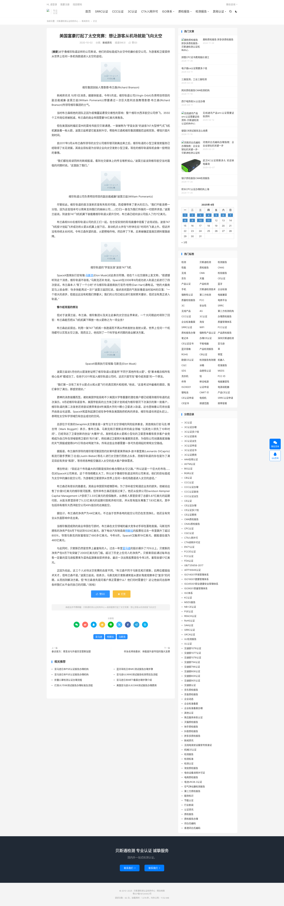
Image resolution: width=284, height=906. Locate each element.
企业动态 (188, 699)
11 (208, 220)
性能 (183, 267)
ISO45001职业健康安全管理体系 (201, 583)
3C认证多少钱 (191, 431)
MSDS (221, 370)
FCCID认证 (190, 551)
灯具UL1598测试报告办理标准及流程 (73, 685)
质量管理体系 (225, 321)
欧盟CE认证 (187, 359)
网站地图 (161, 891)
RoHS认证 (189, 620)
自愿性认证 (205, 370)
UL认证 (188, 643)
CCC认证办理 (191, 487)
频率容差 (222, 403)
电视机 (203, 397)
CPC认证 (189, 528)
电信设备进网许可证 (194, 772)
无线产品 (186, 311)
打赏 (122, 594)
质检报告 (183, 11)
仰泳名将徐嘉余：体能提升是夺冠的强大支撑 (147, 651)
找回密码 (77, 4)
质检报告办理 (188, 332)
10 (200, 220)
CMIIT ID (204, 392)
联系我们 (129, 868)
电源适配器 (223, 387)
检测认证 (188, 763)
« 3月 (184, 242)
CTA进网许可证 (192, 542)
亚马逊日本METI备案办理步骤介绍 (134, 679)
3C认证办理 (190, 427)
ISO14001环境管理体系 (196, 574)
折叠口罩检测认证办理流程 (68, 679)
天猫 (202, 278)
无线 (183, 273)
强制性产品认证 (208, 332)
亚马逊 (126, 548)
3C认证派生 (190, 441)
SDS (183, 370)
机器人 (221, 359)
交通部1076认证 (192, 648)
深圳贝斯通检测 (226, 338)
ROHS (184, 354)
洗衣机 (184, 376)
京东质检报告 (191, 689)
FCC (202, 300)
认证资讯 (188, 809)
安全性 (203, 305)
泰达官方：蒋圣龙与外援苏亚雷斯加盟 (71, 651)
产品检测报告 (206, 349)
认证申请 (204, 387)
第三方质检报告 (192, 791)
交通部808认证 (192, 671)
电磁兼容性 (223, 381)
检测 (183, 262)
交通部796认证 (192, 666)
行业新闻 (188, 804)
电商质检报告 (191, 777)
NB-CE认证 (190, 606)
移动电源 (204, 381)
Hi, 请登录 (52, 4)
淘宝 (202, 321)
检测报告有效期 (208, 359)
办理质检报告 (225, 316)
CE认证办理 (190, 505)
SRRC (221, 305)
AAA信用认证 (191, 459)
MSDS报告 (189, 602)
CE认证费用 (190, 514)
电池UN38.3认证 (193, 781)
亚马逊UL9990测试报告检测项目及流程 (137, 674)
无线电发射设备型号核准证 (198, 745)
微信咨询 (230, 4)
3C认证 (132, 11)
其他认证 (218, 11)
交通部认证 (190, 685)
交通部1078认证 (192, 657)
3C (183, 305)
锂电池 (184, 392)
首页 (88, 11)
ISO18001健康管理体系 (196, 579)
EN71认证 (189, 546)
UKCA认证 (189, 634)
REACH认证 (190, 616)
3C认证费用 (190, 454)
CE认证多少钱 (191, 510)
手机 (183, 289)
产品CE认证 (224, 392)
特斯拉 (129, 530)
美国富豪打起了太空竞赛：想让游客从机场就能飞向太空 (110, 35)
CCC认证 (118, 11)
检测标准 (188, 758)
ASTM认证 (189, 464)
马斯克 (89, 275)
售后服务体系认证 (193, 717)
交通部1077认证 (192, 652)
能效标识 (188, 795)
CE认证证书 (187, 343)
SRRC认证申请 (225, 397)
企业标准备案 (188, 321)
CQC (184, 365)
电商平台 (222, 300)
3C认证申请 (190, 445)
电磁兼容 (222, 294)
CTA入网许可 (149, 11)
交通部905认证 (192, 680)
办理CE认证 (206, 338)
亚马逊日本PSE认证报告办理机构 (71, 669)
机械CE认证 (190, 749)
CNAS (221, 267)
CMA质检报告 (191, 519)
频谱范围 (204, 403)
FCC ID (221, 376)
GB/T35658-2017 (193, 565)
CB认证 (203, 354)
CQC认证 (189, 533)
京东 (183, 278)
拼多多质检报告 (192, 735)
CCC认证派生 (191, 496)
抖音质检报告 (191, 731)
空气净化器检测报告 (194, 786)
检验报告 (222, 273)
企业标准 (222, 289)
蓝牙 (220, 283)
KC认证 (188, 597)
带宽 (220, 354)
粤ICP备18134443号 (142, 894)
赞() (133, 42)
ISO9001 (186, 387)
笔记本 (184, 338)
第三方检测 (205, 294)
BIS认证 (188, 468)
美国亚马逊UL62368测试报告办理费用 (137, 685)
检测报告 (201, 11)
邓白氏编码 (190, 823)
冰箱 (202, 365)
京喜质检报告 (191, 694)
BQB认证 (189, 473)
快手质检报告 (191, 726)
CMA (202, 273)
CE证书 (185, 403)
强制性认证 (187, 294)
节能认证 (188, 800)
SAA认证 (188, 625)
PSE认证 (188, 611)
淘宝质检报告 (191, 768)
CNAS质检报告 (192, 523)
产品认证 (186, 283)
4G (201, 311)
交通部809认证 (192, 675)
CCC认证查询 (191, 491)
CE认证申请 (187, 397)
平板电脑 (204, 343)
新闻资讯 (86, 21)
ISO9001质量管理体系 (196, 588)
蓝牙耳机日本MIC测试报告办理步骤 (135, 669)
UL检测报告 (190, 639)
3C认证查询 (190, 436)
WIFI (202, 327)
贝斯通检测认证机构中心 (48, 11)
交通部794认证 (192, 662)
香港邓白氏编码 (192, 828)
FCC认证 (222, 327)
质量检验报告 (188, 300)
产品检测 (204, 283)
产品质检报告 (225, 332)
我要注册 (65, 4)
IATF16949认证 (192, 570)
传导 (183, 381)
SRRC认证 (101, 11)
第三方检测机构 (226, 311)
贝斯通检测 (205, 262)
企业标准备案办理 (193, 708)
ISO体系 (167, 11)
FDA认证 (188, 560)
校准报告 (222, 365)
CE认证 (221, 278)
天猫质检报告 (191, 722)
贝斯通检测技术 (208, 289)
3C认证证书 (190, 450)
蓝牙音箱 (186, 349)
